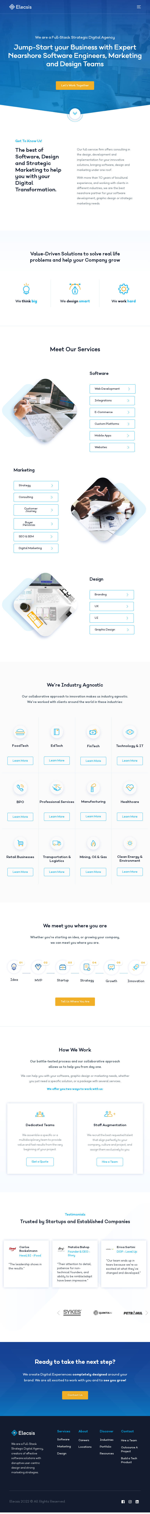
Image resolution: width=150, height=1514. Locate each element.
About (83, 1431)
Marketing (64, 1446)
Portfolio (105, 1447)
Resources (107, 1453)
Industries (106, 1440)
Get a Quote (40, 1162)
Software (63, 1439)
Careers (84, 1440)
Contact (127, 1431)
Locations (85, 1447)
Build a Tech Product (129, 1460)
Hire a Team (110, 1162)
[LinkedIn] (137, 1502)
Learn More (20, 761)
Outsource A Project (129, 1449)
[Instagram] (130, 1502)
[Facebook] (123, 1502)
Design (61, 1453)
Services (63, 1431)
